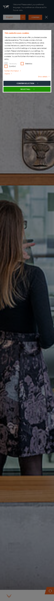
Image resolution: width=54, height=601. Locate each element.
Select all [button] (25, 89)
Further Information (11, 71)
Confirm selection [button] (25, 83)
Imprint (7, 74)
